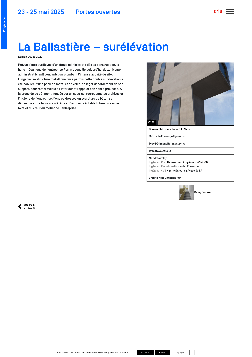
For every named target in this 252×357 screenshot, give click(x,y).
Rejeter (162, 352)
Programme (4, 24)
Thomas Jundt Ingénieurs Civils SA (188, 162)
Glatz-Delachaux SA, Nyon (169, 129)
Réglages (179, 352)
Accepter (145, 352)
